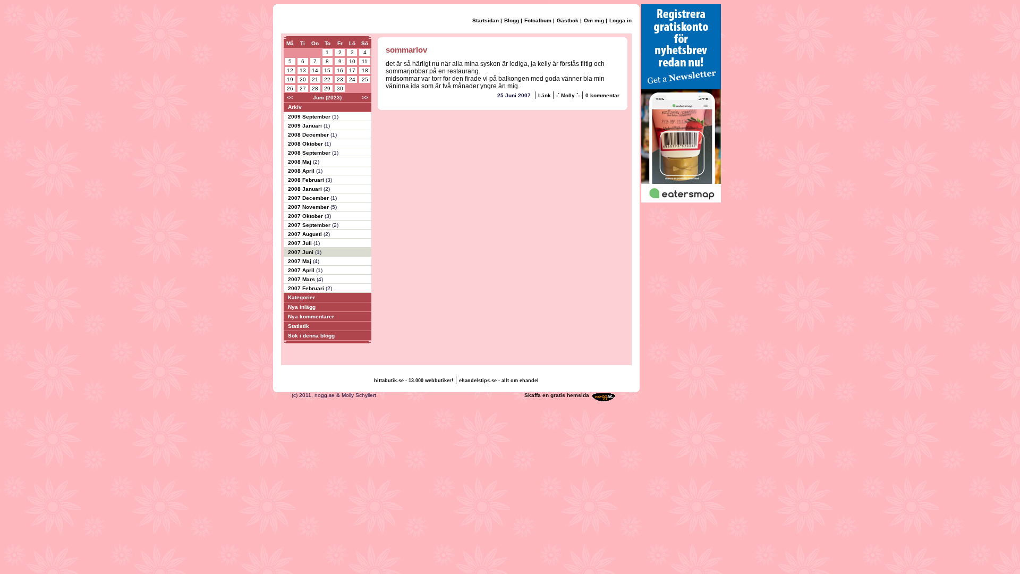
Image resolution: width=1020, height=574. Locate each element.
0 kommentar (602, 95)
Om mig (594, 20)
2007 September (310, 225)
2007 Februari (307, 288)
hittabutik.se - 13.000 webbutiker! (413, 380)
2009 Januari (306, 126)
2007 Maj (300, 261)
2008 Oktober (306, 144)
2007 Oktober (306, 216)
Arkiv (295, 107)
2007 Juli (300, 243)
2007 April (302, 270)
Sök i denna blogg (311, 336)
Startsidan (485, 20)
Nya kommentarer (311, 316)
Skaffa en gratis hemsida (556, 395)
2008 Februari (307, 180)
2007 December (309, 198)
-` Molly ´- (568, 95)
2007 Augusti (306, 234)
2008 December (309, 135)
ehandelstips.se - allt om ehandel (499, 380)
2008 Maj (300, 162)
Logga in (620, 20)
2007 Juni (301, 252)
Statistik (298, 326)
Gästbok (568, 20)
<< (290, 97)
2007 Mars (302, 279)
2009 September (310, 117)
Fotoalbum (537, 20)
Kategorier (301, 297)
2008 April (302, 171)
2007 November (309, 207)
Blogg (511, 20)
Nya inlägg (302, 307)
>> (365, 97)
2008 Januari (306, 189)
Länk (545, 95)
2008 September (310, 153)
